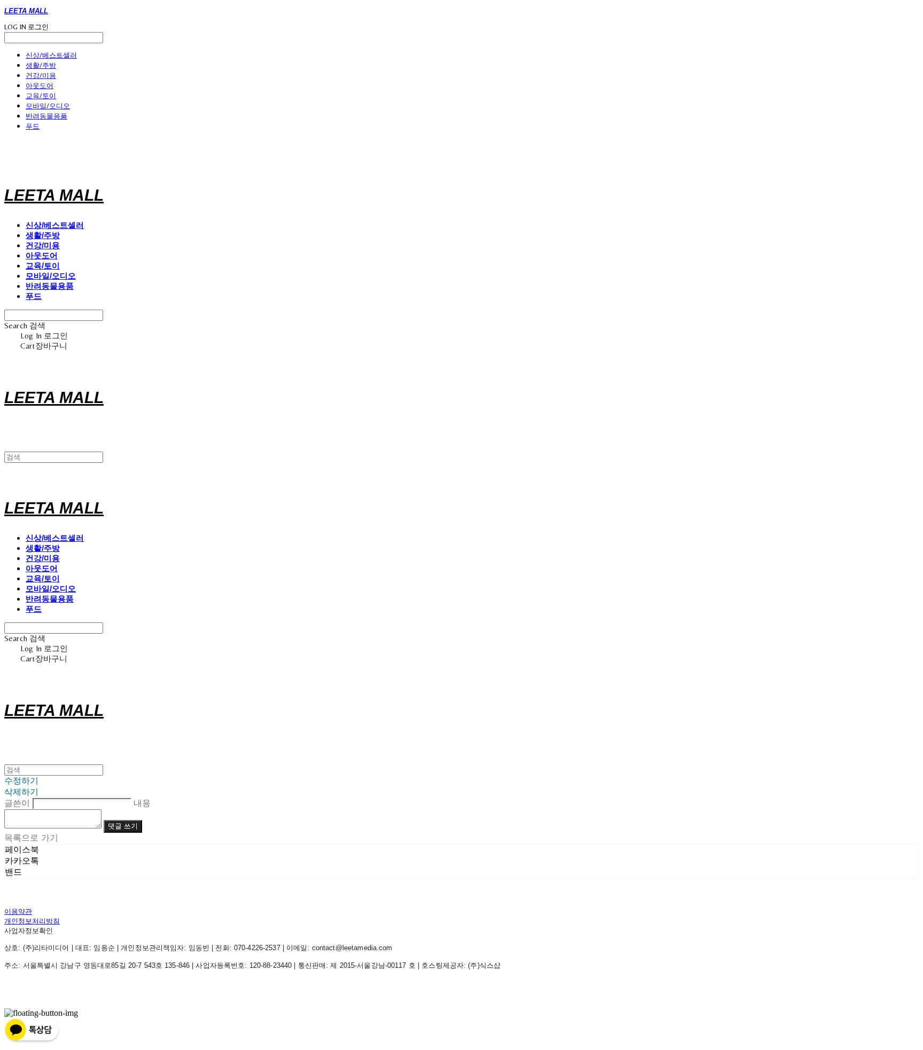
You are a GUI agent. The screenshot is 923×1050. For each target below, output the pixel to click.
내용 (142, 803)
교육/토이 (41, 95)
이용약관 (18, 911)
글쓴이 (17, 803)
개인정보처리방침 (32, 921)
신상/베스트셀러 (51, 55)
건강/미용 (41, 75)
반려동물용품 (46, 116)
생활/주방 (41, 65)
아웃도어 (39, 85)
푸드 (33, 126)
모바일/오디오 (48, 105)
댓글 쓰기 (123, 826)
